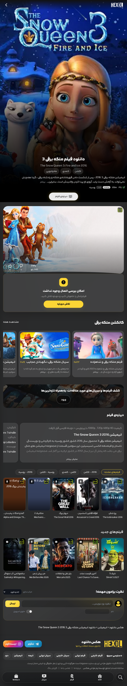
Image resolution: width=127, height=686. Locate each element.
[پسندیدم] (10, 266)
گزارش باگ (52, 668)
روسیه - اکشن (47, 472)
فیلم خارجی (97, 656)
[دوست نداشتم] (21, 266)
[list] (63, 499)
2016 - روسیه (25, 472)
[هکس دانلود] (116, 4)
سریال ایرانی (45, 656)
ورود (63, 399)
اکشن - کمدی (69, 472)
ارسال (12, 603)
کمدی (66, 171)
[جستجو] (120, 677)
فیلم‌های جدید (112, 532)
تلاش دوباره (63, 304)
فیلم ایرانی (80, 656)
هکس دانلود (116, 627)
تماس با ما (65, 668)
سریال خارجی (62, 656)
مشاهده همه (11, 322)
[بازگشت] (6, 5)
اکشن (78, 171)
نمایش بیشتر (72, 459)
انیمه (30, 656)
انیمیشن (102, 627)
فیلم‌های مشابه (112, 472)
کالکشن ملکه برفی (109, 322)
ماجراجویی (51, 171)
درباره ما (77, 668)
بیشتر (42, 182)
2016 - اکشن (90, 472)
